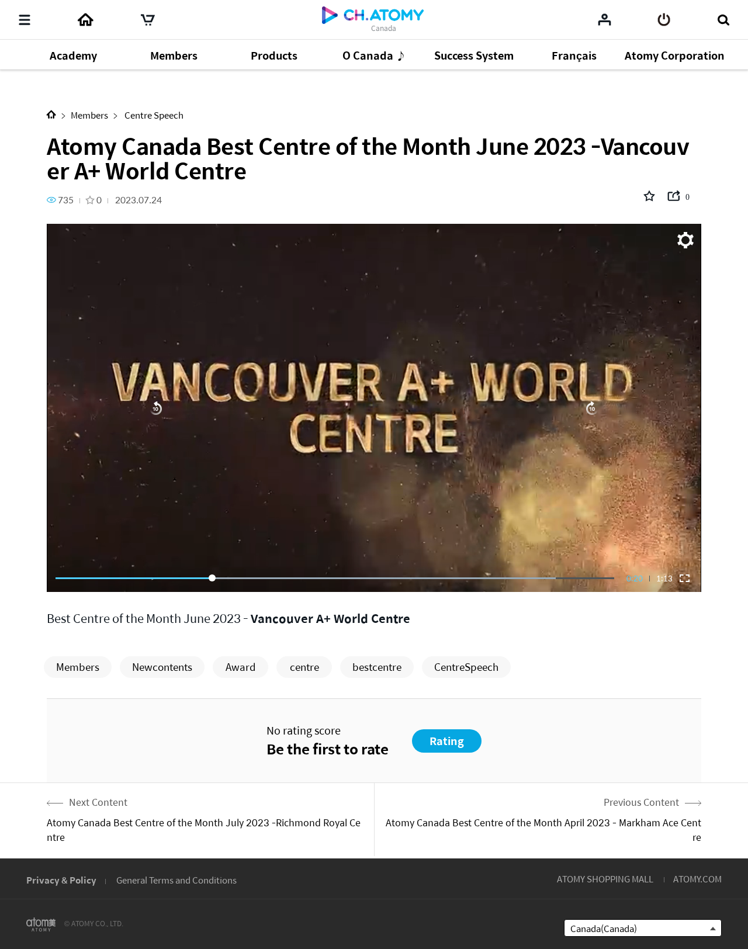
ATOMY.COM (697, 878)
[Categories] (25, 20)
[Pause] (374, 408)
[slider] (335, 578)
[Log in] (664, 20)
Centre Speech (153, 115)
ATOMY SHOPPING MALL (605, 878)
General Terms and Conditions (176, 879)
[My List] (604, 19)
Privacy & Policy (61, 879)
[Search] (723, 20)
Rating (447, 741)
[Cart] (148, 20)
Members (89, 115)
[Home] (85, 20)
